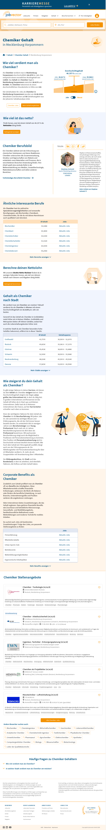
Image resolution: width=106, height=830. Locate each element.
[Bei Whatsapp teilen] (73, 146)
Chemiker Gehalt (21, 55)
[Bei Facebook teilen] (78, 146)
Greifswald (9, 339)
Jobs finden (94, 25)
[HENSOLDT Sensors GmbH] (14, 674)
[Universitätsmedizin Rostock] (14, 592)
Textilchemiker (59, 733)
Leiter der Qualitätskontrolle (18, 747)
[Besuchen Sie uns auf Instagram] (4, 827)
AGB (42, 827)
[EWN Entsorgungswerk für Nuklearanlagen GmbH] (14, 647)
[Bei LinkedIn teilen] (68, 146)
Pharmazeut (30, 737)
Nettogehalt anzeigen (11, 132)
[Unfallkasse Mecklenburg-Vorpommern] (14, 621)
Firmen (7, 816)
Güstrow (8, 349)
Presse (62, 813)
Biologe (39, 742)
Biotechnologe (69, 742)
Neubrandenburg (11, 359)
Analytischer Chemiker (15, 733)
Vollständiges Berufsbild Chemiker (17, 178)
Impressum (55, 827)
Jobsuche (7, 808)
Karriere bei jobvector (66, 811)
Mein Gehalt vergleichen (31, 105)
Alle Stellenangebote (10, 811)
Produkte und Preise (47, 808)
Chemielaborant (11, 251)
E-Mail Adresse (67, 173)
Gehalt (10, 55)
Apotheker (77, 737)
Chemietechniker (11, 236)
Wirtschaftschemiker (48, 728)
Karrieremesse (27, 819)
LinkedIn (67, 175)
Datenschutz (47, 827)
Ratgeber (7, 819)
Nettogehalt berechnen (12, 284)
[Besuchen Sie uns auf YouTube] (10, 827)
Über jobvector (64, 808)
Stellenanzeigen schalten (48, 811)
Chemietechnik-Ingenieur (39, 733)
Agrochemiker (45, 737)
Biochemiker (10, 226)
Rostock (8, 344)
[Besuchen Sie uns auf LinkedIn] (7, 827)
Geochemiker (66, 728)
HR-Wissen (44, 813)
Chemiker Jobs (13, 105)
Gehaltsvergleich (27, 813)
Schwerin (8, 354)
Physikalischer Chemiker (79, 733)
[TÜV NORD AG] (14, 700)
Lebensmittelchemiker (85, 728)
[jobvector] (12, 14)
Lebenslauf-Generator (29, 808)
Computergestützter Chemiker (19, 742)
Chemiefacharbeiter (12, 241)
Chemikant (9, 231)
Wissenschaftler (52, 742)
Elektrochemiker (62, 737)
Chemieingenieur (11, 246)
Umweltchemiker (13, 737)
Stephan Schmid (67, 169)
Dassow (8, 364)
